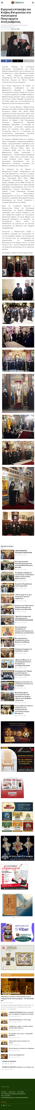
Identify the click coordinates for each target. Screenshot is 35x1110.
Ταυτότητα (4, 1092)
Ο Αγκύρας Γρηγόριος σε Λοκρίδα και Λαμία (23, 650)
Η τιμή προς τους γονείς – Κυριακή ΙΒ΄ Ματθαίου (21, 1034)
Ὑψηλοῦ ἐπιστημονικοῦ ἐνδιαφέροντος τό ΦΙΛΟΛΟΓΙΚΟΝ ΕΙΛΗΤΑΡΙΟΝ (24, 618)
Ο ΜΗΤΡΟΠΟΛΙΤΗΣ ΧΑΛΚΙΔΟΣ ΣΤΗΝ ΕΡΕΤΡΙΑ (23, 552)
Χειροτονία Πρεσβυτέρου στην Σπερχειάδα (23, 585)
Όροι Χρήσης (20, 1092)
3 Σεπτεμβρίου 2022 (7, 1002)
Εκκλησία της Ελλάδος (7, 551)
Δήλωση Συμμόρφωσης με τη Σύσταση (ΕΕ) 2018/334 (14, 1097)
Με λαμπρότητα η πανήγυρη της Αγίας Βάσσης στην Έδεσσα (22, 640)
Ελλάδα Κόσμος (5, 660)
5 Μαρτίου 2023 (5, 29)
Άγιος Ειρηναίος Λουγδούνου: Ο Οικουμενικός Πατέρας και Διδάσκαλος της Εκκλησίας (24, 630)
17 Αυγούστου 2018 (15, 1057)
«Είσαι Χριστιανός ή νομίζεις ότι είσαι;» (19, 1041)
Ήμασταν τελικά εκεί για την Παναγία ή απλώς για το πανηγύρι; (24, 684)
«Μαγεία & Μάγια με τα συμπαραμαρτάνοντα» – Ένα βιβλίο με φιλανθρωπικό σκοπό (23, 662)
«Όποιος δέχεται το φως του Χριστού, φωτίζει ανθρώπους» (23, 596)
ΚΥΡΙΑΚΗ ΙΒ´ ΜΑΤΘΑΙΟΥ (9, 1061)
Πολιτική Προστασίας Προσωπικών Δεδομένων (13, 1093)
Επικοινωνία (12, 1092)
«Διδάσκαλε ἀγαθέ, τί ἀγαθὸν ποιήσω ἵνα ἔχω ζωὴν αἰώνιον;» (21, 1027)
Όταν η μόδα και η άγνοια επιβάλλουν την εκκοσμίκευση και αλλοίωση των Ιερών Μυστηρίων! (24, 709)
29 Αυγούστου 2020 (15, 1030)
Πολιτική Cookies (5, 1095)
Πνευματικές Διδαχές (7, 627)
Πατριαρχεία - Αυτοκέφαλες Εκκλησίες (5, 607)
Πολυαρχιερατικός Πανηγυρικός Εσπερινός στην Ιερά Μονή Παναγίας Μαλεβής (24, 564)
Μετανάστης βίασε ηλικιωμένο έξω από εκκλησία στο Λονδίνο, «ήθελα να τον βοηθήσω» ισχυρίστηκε (23, 696)
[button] (13, 917)
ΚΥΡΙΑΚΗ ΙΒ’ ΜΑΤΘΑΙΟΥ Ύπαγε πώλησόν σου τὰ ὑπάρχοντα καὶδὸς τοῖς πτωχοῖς (21, 1013)
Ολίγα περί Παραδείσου (16, 1055)
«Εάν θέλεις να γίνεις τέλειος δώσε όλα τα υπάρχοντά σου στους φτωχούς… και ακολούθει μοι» (17, 998)
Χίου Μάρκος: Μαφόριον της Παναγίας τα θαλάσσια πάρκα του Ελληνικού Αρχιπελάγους (24, 575)
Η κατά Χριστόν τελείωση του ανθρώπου (21, 1048)
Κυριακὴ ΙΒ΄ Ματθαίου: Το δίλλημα (20, 1020)
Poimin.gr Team (15, 29)
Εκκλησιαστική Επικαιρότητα (10, 25)
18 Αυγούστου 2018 (15, 1050)
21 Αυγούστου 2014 (8, 1069)
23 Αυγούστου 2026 (21, 555)
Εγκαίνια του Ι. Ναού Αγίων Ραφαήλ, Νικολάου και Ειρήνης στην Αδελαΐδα (24, 607)
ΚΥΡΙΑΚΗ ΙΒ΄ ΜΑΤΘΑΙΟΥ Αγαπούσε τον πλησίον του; (18, 1067)
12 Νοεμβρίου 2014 (8, 1063)
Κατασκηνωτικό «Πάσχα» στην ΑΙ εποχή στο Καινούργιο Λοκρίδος (23, 673)
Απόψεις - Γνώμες (6, 706)
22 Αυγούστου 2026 (21, 569)
